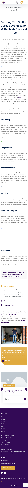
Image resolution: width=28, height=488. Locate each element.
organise (20, 97)
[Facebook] (2, 473)
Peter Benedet (9, 398)
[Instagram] (5, 473)
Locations (3, 423)
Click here (7, 360)
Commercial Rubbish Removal (7, 437)
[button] (2, 389)
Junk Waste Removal (5, 442)
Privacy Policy (14, 485)
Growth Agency (4, 481)
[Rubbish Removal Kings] (3, 2)
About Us (3, 419)
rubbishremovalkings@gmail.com (8, 463)
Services (3, 421)
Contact (3, 428)
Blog (2, 426)
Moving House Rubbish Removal (8, 447)
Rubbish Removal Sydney (15, 7)
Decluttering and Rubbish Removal (8, 454)
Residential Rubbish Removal (7, 435)
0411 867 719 (5, 460)
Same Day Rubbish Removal (7, 440)
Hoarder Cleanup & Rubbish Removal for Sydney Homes (13, 451)
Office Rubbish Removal (6, 449)
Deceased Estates (5, 444)
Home (7, 7)
